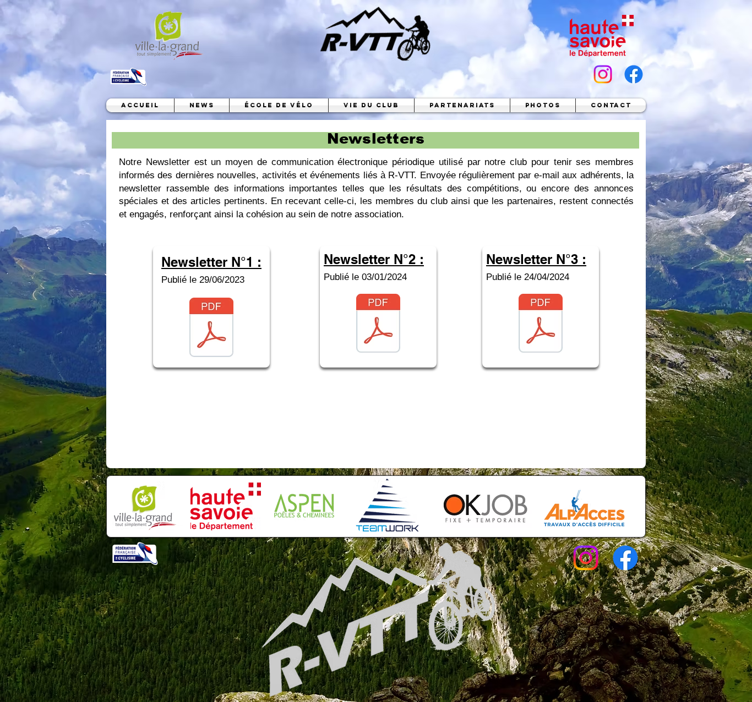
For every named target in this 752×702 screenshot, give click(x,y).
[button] (279, 105)
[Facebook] (634, 74)
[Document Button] (211, 329)
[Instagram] (603, 74)
